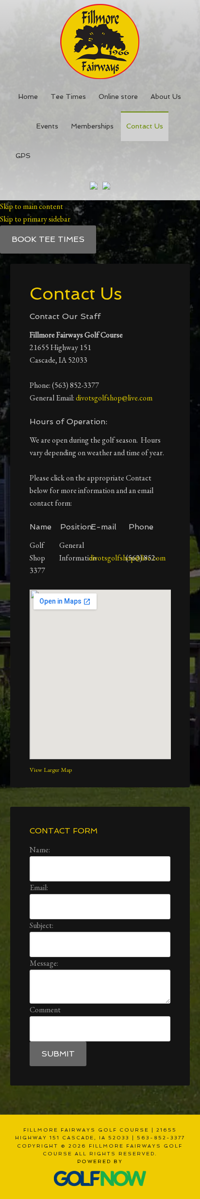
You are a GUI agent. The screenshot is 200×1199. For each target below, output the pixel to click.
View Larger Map (51, 770)
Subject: (41, 925)
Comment (45, 1010)
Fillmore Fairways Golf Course (100, 39)
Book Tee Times (48, 239)
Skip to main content (31, 206)
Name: (40, 850)
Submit (58, 1053)
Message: (44, 963)
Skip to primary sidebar (35, 219)
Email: (39, 887)
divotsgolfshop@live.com (114, 398)
